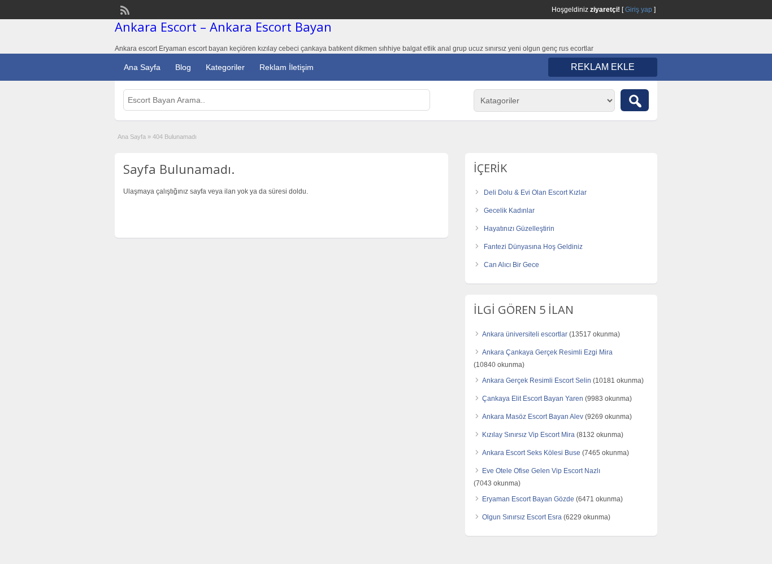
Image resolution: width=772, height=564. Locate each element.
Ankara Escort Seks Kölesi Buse (531, 453)
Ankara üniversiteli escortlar (524, 334)
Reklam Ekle (603, 67)
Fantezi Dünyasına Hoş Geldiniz (533, 247)
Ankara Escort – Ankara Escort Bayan (223, 26)
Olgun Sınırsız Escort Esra (522, 517)
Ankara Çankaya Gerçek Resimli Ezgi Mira (547, 352)
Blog (183, 67)
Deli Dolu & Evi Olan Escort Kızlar (535, 192)
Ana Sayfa (142, 67)
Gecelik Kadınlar (509, 211)
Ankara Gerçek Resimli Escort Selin (536, 380)
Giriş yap (638, 10)
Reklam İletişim (286, 67)
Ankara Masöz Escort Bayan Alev (532, 417)
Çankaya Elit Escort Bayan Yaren (532, 399)
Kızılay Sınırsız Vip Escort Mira (528, 435)
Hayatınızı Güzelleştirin (519, 229)
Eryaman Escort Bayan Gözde (528, 499)
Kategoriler (225, 67)
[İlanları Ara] (635, 100)
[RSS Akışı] (123, 9)
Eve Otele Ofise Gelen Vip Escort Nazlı (541, 471)
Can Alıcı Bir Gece (511, 265)
